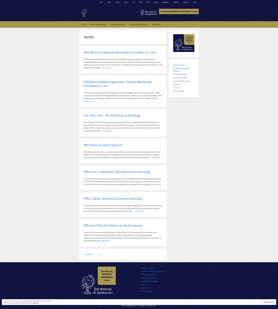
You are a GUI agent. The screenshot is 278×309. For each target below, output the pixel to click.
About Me (156, 24)
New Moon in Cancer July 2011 (103, 145)
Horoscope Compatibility (138, 24)
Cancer (126, 2)
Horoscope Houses (118, 24)
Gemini (117, 2)
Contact (176, 87)
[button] (169, 12)
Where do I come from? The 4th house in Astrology (117, 172)
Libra (147, 2)
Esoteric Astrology (180, 74)
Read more (107, 67)
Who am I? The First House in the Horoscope (113, 225)
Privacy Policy (178, 91)
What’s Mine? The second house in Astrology (113, 198)
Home (83, 24)
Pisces (195, 2)
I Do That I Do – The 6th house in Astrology (112, 115)
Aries (101, 2)
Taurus (109, 2)
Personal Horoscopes (98, 24)
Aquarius (186, 2)
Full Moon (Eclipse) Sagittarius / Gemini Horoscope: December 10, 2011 (118, 84)
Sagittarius (165, 2)
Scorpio (156, 2)
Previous (88, 254)
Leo (134, 2)
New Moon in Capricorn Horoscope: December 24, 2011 (120, 52)
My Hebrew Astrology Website (153, 271)
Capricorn (176, 2)
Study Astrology (179, 65)
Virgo (140, 2)
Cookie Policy (36, 303)
